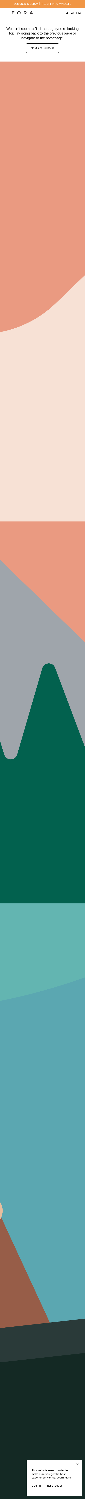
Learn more (64, 1477)
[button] (6, 12)
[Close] (77, 1464)
